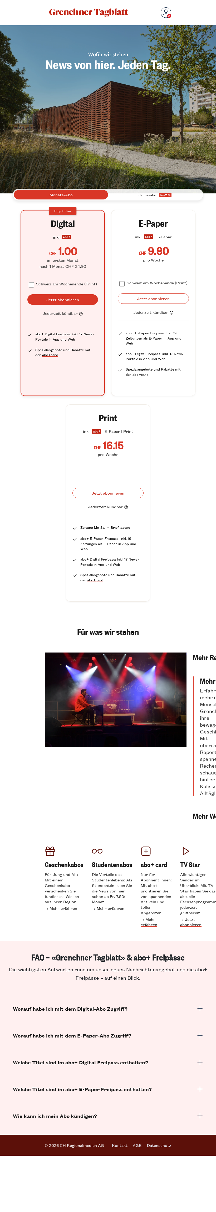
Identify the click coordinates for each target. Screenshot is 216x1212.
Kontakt (119, 1145)
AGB (137, 1145)
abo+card (50, 354)
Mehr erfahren (63, 908)
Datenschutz (159, 1145)
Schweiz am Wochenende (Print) (66, 283)
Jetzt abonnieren (191, 921)
